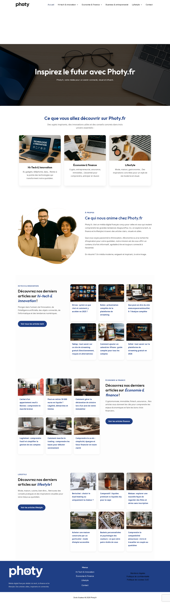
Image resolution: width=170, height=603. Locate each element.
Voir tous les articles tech (32, 324)
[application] (77, 4)
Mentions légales (137, 573)
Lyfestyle (136, 4)
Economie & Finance (91, 4)
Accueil (51, 4)
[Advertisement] (85, 26)
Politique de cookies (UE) (138, 580)
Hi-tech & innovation (67, 4)
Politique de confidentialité (138, 576)
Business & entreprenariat (117, 4)
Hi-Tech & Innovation (85, 572)
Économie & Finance (85, 576)
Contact (149, 4)
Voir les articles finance (119, 421)
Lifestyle (85, 580)
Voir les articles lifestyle (32, 507)
